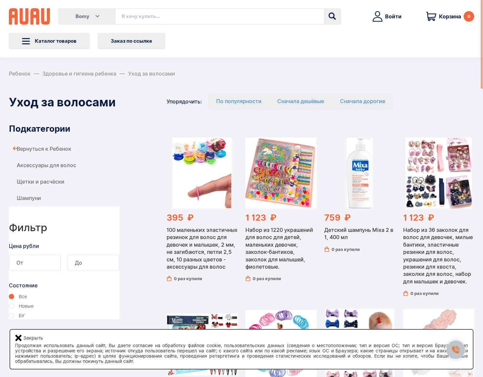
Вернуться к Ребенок (44, 149)
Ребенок (20, 74)
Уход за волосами (151, 74)
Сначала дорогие (362, 101)
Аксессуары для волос (46, 165)
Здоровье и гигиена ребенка (79, 74)
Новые (26, 306)
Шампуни (29, 198)
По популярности (239, 101)
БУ (22, 315)
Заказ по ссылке (131, 41)
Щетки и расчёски (40, 182)
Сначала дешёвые (300, 101)
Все (23, 296)
